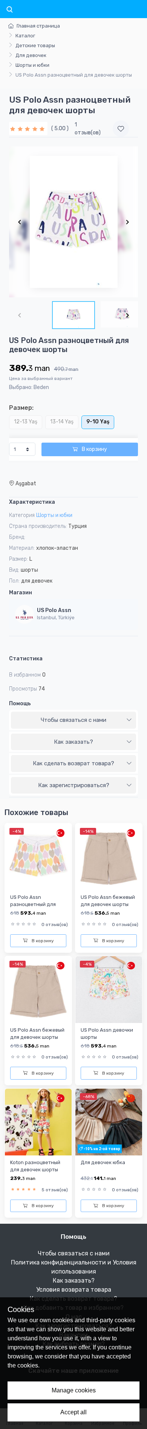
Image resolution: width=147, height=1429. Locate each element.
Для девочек (30, 55)
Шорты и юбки (32, 65)
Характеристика (32, 502)
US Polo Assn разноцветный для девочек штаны (33, 904)
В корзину (94, 449)
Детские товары (35, 45)
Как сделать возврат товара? (73, 763)
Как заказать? (73, 741)
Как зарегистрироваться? (73, 785)
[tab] (73, 720)
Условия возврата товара (73, 1289)
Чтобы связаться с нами (73, 720)
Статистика (26, 658)
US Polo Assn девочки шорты (107, 1033)
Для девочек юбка (103, 1162)
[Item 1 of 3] (73, 221)
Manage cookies (74, 1390)
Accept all (73, 1412)
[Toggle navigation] (9, 10)
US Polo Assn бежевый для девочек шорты (108, 900)
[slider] (28, 128)
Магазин (20, 592)
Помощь (20, 703)
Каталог (25, 35)
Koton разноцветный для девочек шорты (35, 1166)
